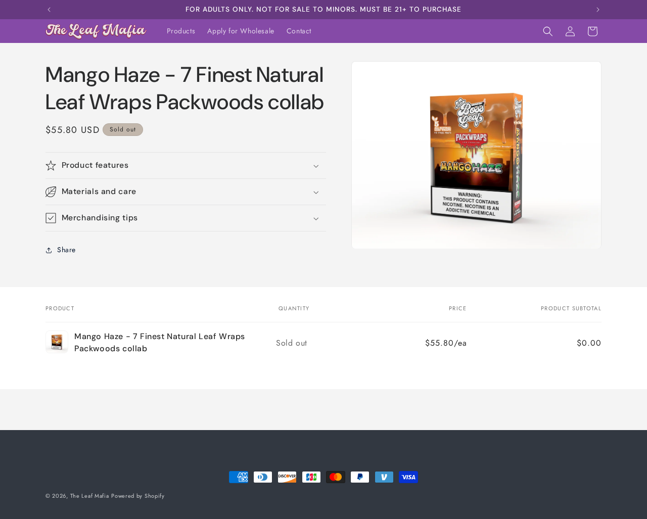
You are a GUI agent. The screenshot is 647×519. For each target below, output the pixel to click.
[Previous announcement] (49, 9)
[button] (548, 31)
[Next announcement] (598, 9)
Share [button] (66, 250)
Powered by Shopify (138, 496)
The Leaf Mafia (89, 496)
